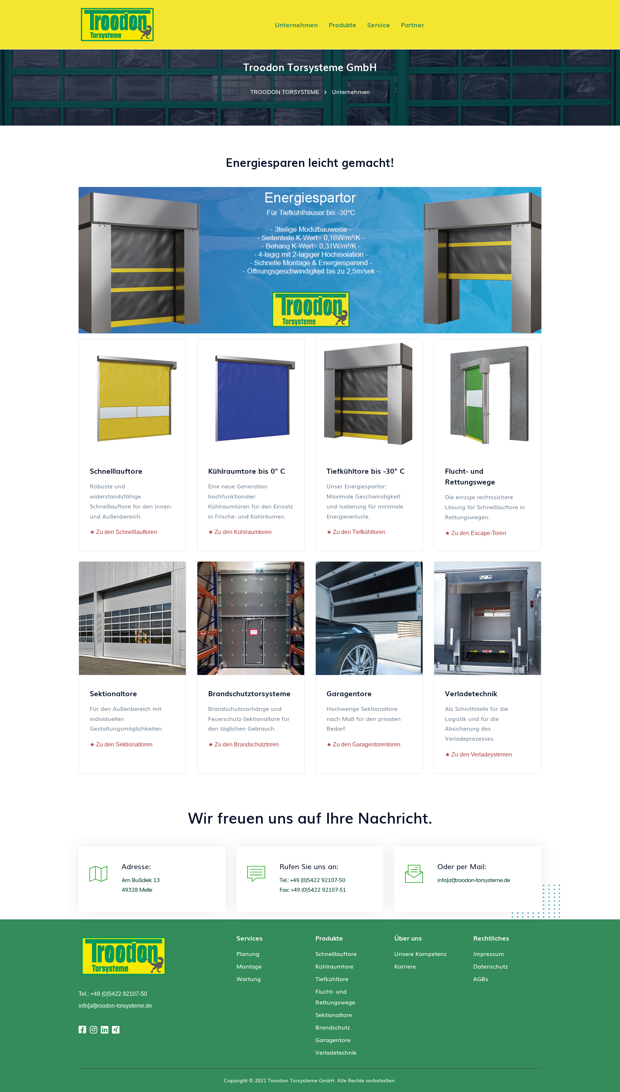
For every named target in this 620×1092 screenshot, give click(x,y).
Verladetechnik (471, 693)
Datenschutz (490, 966)
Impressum (488, 953)
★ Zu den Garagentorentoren (363, 744)
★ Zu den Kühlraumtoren (240, 532)
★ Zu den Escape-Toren (475, 533)
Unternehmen (351, 91)
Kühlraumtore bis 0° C (246, 470)
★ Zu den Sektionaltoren (121, 744)
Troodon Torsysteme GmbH (301, 1080)
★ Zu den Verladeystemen (478, 754)
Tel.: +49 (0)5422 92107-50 (113, 994)
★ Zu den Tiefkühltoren (356, 532)
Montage (249, 966)
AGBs (480, 978)
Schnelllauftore (116, 470)
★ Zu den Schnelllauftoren (123, 532)
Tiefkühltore (331, 978)
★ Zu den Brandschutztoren (243, 744)
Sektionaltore (113, 693)
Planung (247, 953)
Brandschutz (332, 1027)
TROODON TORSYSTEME (284, 91)
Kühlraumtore (334, 966)
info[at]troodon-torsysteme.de (473, 879)
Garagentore (349, 693)
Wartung (248, 978)
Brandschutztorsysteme (249, 693)
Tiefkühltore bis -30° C (366, 470)
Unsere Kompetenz (420, 953)
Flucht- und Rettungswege (470, 476)
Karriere (405, 966)
